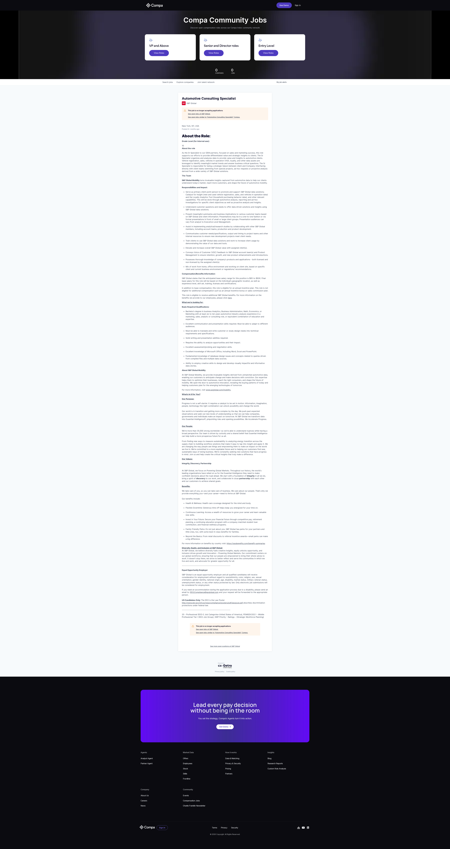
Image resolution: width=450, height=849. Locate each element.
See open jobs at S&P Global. (199, 114)
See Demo (284, 5)
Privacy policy (219, 671)
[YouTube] (298, 828)
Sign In (298, 5)
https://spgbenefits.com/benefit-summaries (246, 543)
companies (185, 82)
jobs (167, 82)
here (230, 298)
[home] (154, 5)
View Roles (159, 53)
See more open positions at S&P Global (225, 646)
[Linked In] (308, 827)
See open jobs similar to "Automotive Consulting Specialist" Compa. (214, 117)
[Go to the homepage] (147, 827)
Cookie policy (230, 671)
